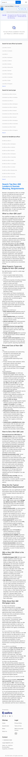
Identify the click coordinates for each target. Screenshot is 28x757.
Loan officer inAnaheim (6, 64)
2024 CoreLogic (14, 379)
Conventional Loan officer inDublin (9, 126)
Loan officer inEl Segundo (7, 83)
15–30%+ (15, 525)
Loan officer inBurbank (6, 70)
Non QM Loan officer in (6, 140)
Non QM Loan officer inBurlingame (9, 143)
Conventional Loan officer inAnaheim (9, 110)
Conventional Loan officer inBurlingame (10, 103)
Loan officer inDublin (6, 80)
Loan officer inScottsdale (7, 50)
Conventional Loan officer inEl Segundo (10, 130)
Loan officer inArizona (6, 47)
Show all (4, 86)
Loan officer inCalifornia (7, 60)
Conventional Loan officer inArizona (9, 94)
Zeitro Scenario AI (12, 205)
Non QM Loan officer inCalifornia (8, 147)
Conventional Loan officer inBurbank (9, 117)
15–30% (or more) (12, 399)
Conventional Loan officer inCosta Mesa (10, 123)
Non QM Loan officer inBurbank (8, 150)
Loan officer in (5, 54)
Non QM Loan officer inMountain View (9, 170)
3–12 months (16, 529)
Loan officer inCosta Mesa (7, 77)
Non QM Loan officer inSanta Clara (9, 176)
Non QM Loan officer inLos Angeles (9, 163)
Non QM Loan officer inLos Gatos (8, 166)
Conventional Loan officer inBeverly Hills (10, 113)
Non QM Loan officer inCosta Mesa (9, 157)
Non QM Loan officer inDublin (8, 160)
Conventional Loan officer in (7, 100)
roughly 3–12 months (9, 404)
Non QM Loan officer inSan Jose (8, 173)
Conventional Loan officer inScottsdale (9, 97)
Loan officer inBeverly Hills (7, 67)
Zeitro (16, 192)
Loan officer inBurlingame (7, 57)
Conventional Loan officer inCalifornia (9, 107)
